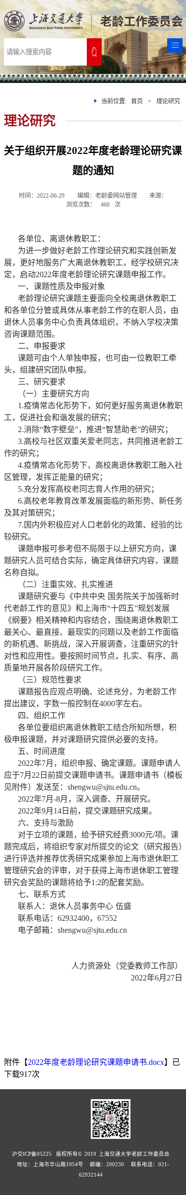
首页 (137, 101)
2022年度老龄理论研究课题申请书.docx (96, 1062)
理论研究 (168, 101)
